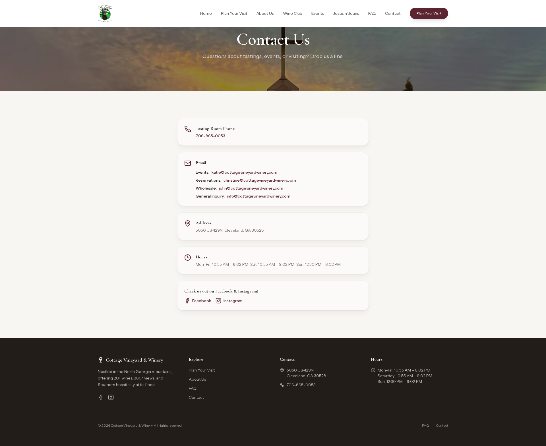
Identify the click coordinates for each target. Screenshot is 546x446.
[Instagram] (111, 397)
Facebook (201, 300)
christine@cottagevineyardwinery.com (260, 180)
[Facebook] (101, 397)
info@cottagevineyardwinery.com (258, 196)
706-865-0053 (210, 135)
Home (206, 13)
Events (317, 13)
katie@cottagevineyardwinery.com (244, 172)
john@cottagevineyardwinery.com (251, 188)
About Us (265, 13)
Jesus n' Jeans (346, 13)
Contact (393, 13)
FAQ (372, 13)
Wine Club (292, 13)
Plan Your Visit (234, 13)
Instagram (233, 300)
